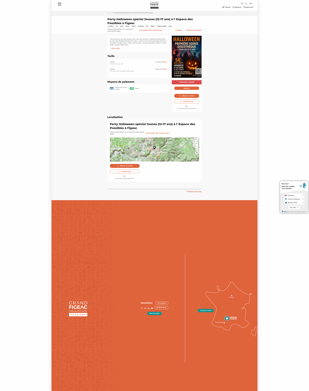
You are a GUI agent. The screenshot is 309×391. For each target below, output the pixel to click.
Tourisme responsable (40, 302)
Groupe (46, 295)
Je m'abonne (161, 303)
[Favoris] (242, 3)
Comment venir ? (206, 310)
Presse (46, 299)
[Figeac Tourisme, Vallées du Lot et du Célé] (154, 6)
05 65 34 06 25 (161, 307)
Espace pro (44, 297)
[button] (246, 3)
